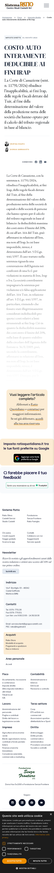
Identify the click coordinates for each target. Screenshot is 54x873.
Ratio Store (11, 640)
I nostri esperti (8, 536)
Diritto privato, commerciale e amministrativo (37, 739)
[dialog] (27, 842)
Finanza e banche (10, 748)
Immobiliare (7, 751)
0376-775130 (15, 610)
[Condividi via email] (45, 162)
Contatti (30, 533)
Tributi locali (7, 695)
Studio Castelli (8, 521)
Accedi (9, 664)
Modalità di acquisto (14, 643)
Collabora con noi (35, 536)
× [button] (51, 814)
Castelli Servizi (8, 518)
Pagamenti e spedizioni (16, 646)
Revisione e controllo (40, 689)
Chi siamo (6, 533)
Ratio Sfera (7, 515)
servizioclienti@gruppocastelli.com (26, 624)
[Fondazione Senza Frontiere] (27, 773)
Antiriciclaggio (37, 733)
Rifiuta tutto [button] (40, 861)
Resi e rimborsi (12, 649)
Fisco (19, 17)
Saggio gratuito (9, 539)
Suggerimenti (33, 539)
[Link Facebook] (31, 802)
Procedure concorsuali (41, 745)
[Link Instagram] (12, 802)
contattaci (33, 409)
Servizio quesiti (33, 542)
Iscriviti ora (11, 571)
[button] (27, 868)
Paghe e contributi (10, 715)
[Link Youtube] (41, 802)
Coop (33, 709)
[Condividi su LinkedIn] (40, 162)
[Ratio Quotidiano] (19, 5)
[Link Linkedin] (22, 802)
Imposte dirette (34, 17)
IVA (3, 698)
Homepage (7, 17)
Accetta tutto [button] (14, 861)
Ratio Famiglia (33, 521)
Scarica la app (8, 542)
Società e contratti (39, 748)
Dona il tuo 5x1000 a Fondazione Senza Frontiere (27, 784)
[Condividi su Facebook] (36, 162)
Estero (5, 745)
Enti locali (35, 686)
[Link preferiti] (27, 457)
